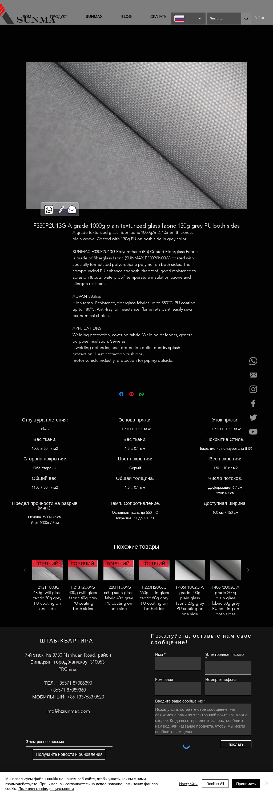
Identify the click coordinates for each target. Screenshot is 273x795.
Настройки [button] (188, 783)
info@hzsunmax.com (68, 712)
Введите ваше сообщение (179, 702)
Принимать (246, 783)
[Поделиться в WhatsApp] (141, 395)
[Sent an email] (253, 375)
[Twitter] (253, 417)
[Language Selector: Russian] (188, 19)
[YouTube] (253, 432)
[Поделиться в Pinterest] (131, 395)
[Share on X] (151, 395)
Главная (14, 43)
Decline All (215, 783)
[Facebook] (253, 403)
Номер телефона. (221, 680)
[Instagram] (253, 389)
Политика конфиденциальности (46, 788)
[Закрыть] (266, 783)
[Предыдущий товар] (24, 571)
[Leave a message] (61, 209)
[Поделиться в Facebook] (121, 395)
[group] (136, 592)
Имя (159, 655)
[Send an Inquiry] (72, 209)
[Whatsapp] (253, 361)
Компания (164, 680)
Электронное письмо (224, 655)
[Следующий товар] (248, 571)
